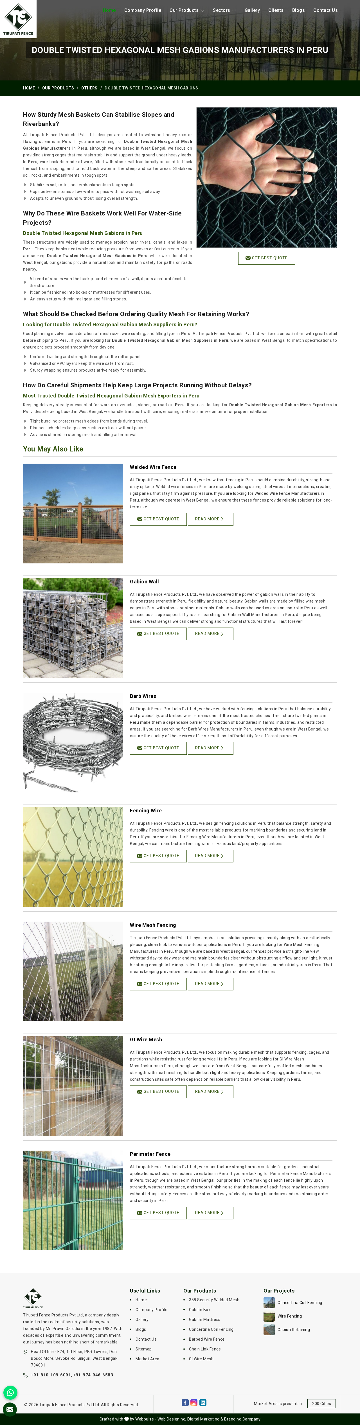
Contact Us (325, 10)
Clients (276, 10)
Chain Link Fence (205, 1349)
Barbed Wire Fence (207, 1339)
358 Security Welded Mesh (214, 1300)
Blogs (298, 10)
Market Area (147, 1359)
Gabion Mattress (204, 1319)
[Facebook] (185, 1402)
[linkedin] (202, 1402)
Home (109, 10)
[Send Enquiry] (10, 1409)
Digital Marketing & (205, 1419)
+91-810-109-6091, (51, 1374)
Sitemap (144, 1349)
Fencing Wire (146, 810)
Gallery (252, 10)
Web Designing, (172, 1419)
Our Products (184, 10)
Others (89, 88)
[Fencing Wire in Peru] (73, 857)
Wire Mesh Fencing (153, 925)
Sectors (221, 10)
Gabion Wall (144, 582)
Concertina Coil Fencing (211, 1329)
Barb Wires (143, 696)
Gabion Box (199, 1309)
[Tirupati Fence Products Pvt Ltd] (18, 19)
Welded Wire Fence (153, 467)
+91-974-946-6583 (93, 1374)
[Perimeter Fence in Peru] (73, 1200)
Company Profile (142, 10)
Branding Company (242, 1419)
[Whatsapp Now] (10, 1393)
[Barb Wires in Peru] (73, 742)
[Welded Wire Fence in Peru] (73, 513)
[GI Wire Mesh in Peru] (73, 1086)
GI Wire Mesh (146, 1039)
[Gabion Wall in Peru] (73, 628)
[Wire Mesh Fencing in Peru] (73, 971)
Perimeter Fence (150, 1154)
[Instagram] (193, 1402)
